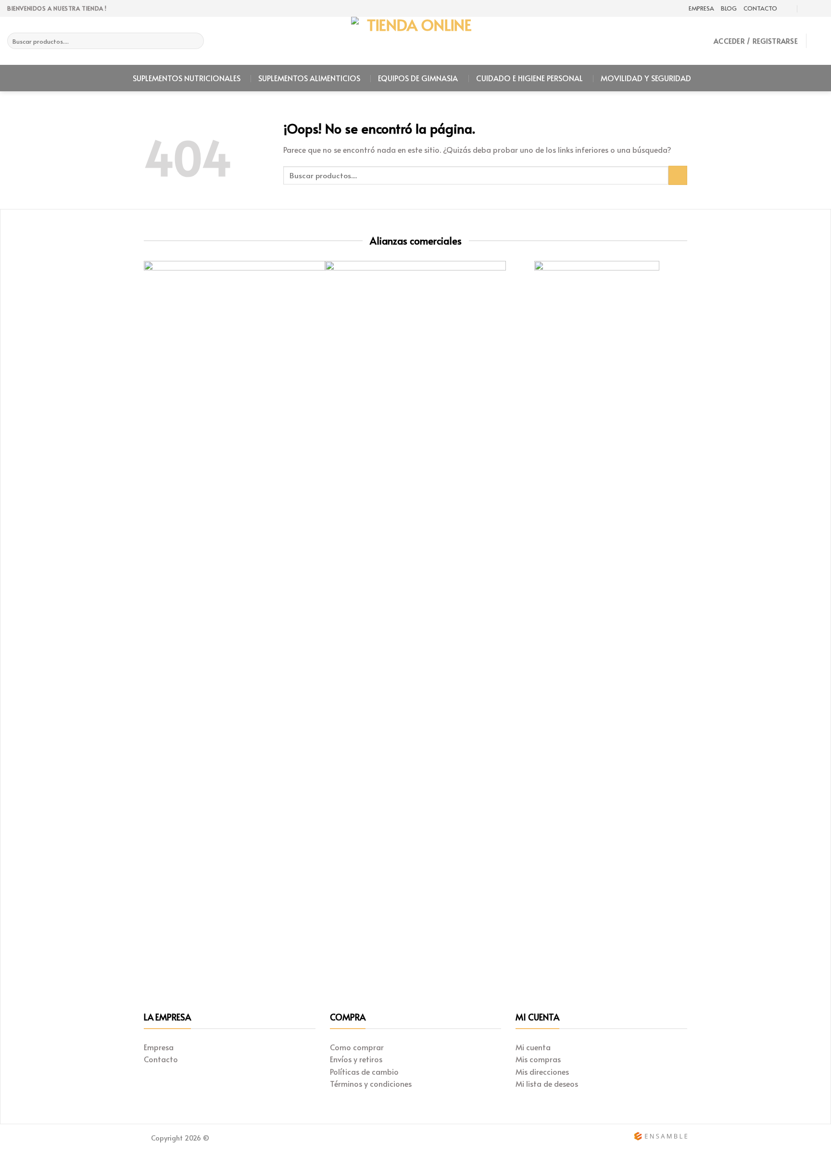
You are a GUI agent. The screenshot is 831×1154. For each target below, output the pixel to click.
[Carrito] (819, 40)
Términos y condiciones (371, 1083)
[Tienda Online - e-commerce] (415, 41)
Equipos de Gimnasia (418, 78)
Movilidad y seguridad (646, 78)
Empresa (701, 8)
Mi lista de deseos (547, 1083)
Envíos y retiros (356, 1059)
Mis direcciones (542, 1071)
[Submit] (195, 41)
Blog (729, 8)
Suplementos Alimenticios (309, 78)
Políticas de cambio (364, 1071)
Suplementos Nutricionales (186, 78)
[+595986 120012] (807, 8)
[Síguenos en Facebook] (819, 8)
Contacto (760, 8)
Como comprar (357, 1047)
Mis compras (538, 1059)
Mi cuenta (533, 1047)
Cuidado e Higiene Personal (529, 78)
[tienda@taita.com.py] (788, 8)
